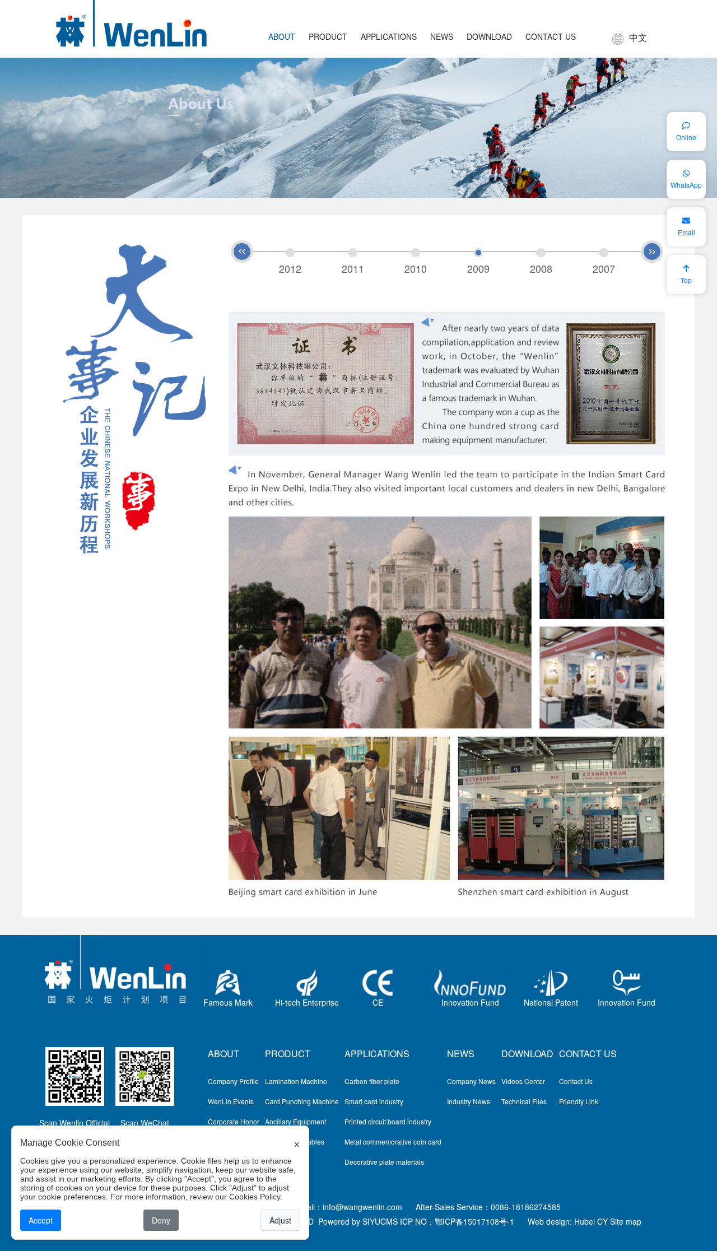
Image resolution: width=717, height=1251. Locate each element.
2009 (478, 267)
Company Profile (233, 1081)
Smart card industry (373, 1101)
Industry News (468, 1101)
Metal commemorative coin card (392, 1141)
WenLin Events (231, 1101)
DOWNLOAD (489, 36)
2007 (604, 267)
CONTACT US (550, 36)
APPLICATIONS (389, 36)
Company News (471, 1081)
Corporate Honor (233, 1121)
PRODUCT (328, 36)
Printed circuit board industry (387, 1121)
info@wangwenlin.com (362, 1206)
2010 (415, 267)
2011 (353, 267)
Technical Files (524, 1101)
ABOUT (281, 36)
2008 (541, 267)
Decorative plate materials (384, 1161)
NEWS (441, 36)
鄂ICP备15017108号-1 (474, 1221)
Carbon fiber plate (371, 1081)
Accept (41, 1220)
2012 (290, 267)
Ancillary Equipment (295, 1121)
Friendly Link (578, 1101)
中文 (638, 37)
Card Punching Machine (302, 1101)
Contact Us (576, 1081)
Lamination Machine (296, 1081)
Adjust (280, 1220)
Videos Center (523, 1081)
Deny (161, 1220)
